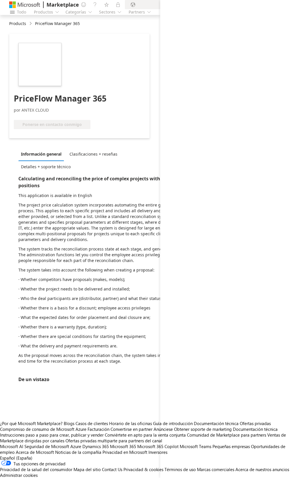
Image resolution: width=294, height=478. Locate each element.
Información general (41, 154)
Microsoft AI (11, 446)
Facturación (98, 429)
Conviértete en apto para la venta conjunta (145, 435)
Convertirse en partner (131, 429)
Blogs (69, 423)
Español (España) (16, 458)
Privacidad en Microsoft (124, 452)
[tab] (42, 154)
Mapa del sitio (87, 469)
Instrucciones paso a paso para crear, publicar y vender (52, 435)
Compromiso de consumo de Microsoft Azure (44, 429)
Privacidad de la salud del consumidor (36, 469)
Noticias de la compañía (78, 452)
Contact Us (112, 469)
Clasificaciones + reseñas (93, 154)
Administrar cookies (19, 475)
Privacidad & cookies (143, 469)
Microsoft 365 (123, 446)
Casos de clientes (92, 423)
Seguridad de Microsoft (46, 446)
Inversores (157, 452)
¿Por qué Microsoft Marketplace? (31, 423)
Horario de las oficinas (130, 423)
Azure (75, 446)
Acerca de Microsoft (35, 452)
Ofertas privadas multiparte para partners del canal (113, 440)
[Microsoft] (24, 4)
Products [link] (17, 23)
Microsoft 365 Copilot (158, 446)
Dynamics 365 (95, 446)
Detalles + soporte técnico (46, 166)
